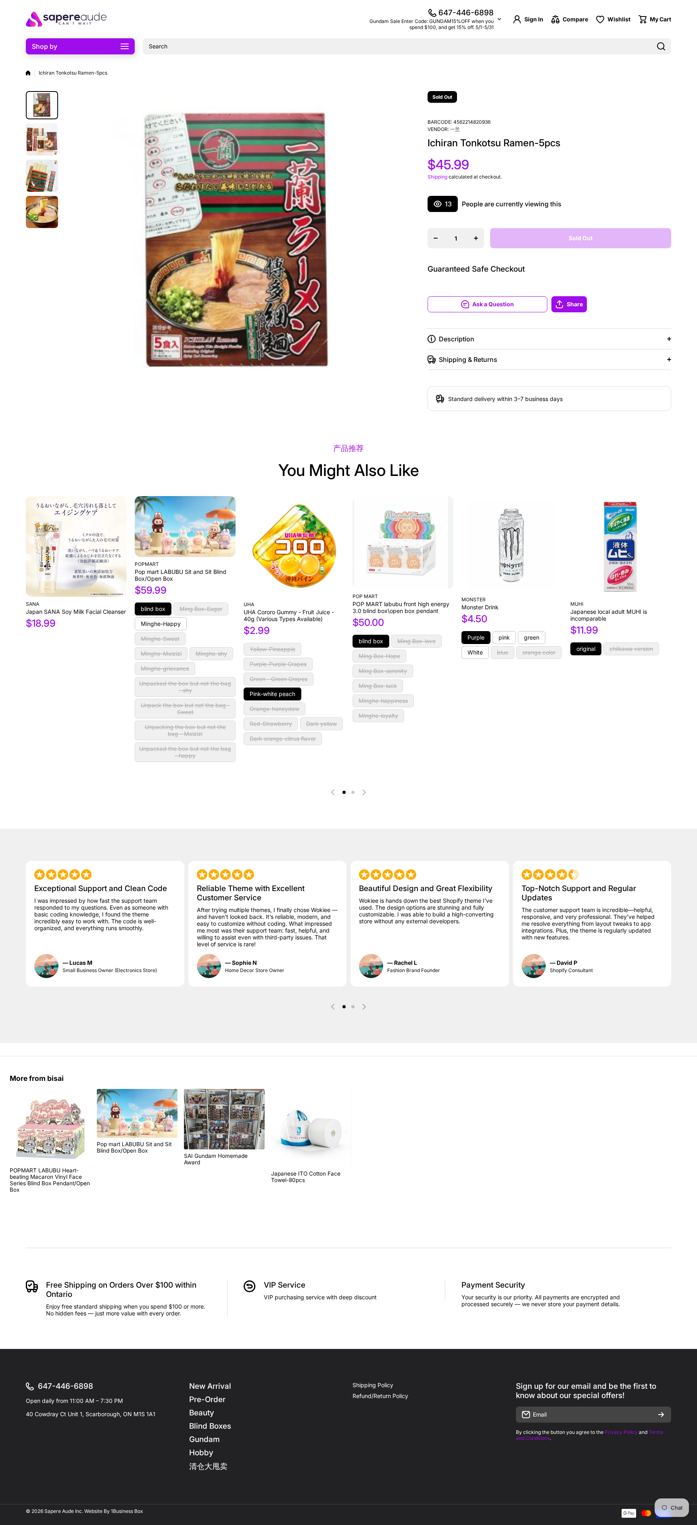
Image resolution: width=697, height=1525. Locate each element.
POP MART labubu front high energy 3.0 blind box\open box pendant (401, 607)
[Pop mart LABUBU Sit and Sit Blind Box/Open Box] (185, 526)
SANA (32, 604)
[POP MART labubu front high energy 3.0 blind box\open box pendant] (403, 542)
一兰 (455, 129)
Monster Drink (480, 607)
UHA (249, 604)
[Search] (661, 46)
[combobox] (407, 46)
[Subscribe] (661, 1415)
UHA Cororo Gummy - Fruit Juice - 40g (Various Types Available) (289, 615)
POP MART (365, 596)
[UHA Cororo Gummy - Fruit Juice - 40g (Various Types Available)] (294, 546)
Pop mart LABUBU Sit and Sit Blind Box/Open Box (180, 575)
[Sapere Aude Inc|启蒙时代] (66, 19)
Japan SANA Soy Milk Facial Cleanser (76, 611)
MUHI (576, 604)
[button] (611, 304)
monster (473, 599)
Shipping (437, 177)
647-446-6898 (466, 12)
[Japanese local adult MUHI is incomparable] (620, 546)
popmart (147, 564)
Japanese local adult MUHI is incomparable (608, 615)
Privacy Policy (621, 1432)
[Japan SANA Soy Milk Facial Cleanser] (76, 546)
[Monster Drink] (511, 544)
